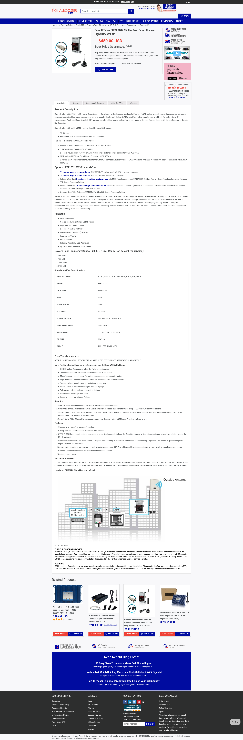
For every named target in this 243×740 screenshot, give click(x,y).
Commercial (167, 21)
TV (121, 21)
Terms (81, 736)
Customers (92, 726)
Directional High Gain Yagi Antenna (92, 179)
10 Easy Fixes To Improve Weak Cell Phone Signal (123, 663)
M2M (108, 21)
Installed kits (163, 701)
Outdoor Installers (94, 715)
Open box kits (164, 712)
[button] (177, 53)
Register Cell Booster (59, 708)
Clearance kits (164, 705)
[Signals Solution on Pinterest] (139, 702)
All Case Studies (94, 722)
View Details (60, 634)
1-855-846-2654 (147, 8)
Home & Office (85, 21)
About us (91, 701)
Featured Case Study (95, 719)
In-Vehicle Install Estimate (61, 715)
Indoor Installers (93, 712)
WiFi (115, 21)
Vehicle (99, 21)
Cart (186, 16)
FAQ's (54, 726)
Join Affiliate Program (131, 717)
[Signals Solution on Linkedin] (129, 702)
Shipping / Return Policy (60, 705)
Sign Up (150, 724)
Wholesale (91, 708)
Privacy (75, 736)
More (178, 21)
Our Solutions (93, 705)
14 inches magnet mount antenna (75, 175)
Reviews (91, 729)
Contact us (56, 701)
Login (188, 2)
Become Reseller (129, 714)
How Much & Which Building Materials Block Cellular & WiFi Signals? (123, 672)
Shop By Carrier (150, 21)
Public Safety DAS (58, 722)
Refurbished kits (165, 708)
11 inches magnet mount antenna (75, 172)
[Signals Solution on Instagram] (143, 702)
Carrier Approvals (58, 719)
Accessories (132, 21)
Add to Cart (77, 634)
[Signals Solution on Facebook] (125, 702)
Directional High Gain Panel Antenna (92, 185)
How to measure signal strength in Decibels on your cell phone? (123, 681)
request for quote (176, 97)
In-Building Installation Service (63, 712)
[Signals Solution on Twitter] (134, 702)
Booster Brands (66, 21)
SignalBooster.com (65, 736)
